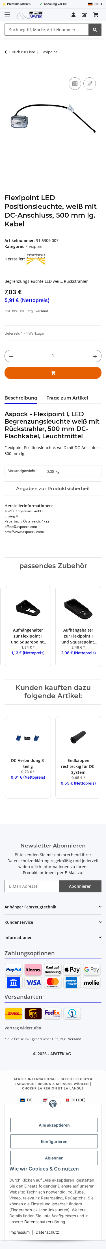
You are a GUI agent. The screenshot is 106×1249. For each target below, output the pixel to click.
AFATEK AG (60, 1053)
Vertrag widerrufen (23, 1028)
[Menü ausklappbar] (7, 12)
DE (29, 1100)
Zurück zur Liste (21, 51)
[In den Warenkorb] (9, 70)
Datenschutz (47, 1232)
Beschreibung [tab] (21, 398)
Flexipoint (34, 246)
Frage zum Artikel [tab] (67, 398)
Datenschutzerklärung (44, 1221)
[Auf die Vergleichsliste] (75, 83)
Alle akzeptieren (54, 1125)
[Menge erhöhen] (95, 356)
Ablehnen (54, 1157)
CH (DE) (79, 1100)
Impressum (19, 1232)
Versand (41, 311)
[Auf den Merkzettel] (89, 83)
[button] (73, 14)
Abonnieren (80, 886)
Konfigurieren (54, 1141)
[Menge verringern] (11, 356)
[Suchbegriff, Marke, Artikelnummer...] (94, 30)
